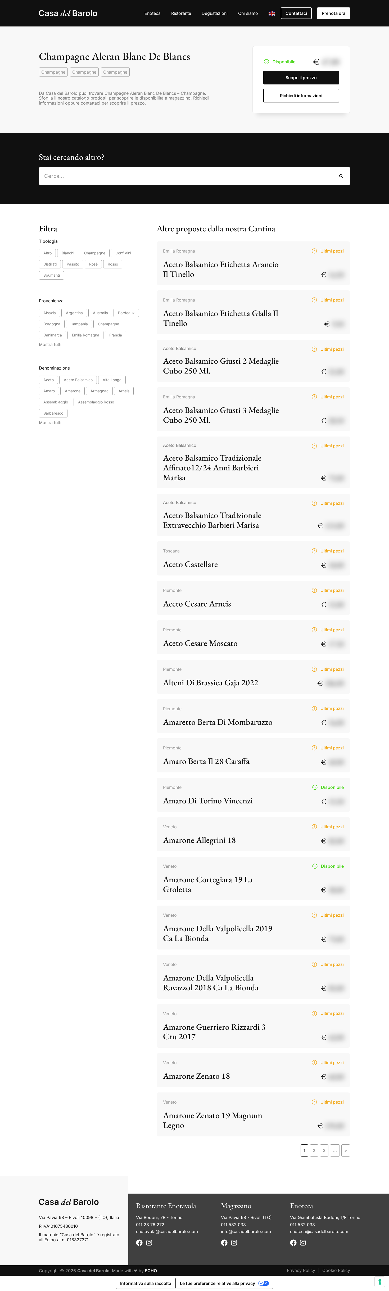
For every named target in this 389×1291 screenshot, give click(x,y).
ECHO (151, 1270)
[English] (272, 13)
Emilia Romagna (179, 251)
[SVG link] (68, 13)
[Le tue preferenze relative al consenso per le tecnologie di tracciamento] (380, 1282)
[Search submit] (341, 176)
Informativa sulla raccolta (145, 1283)
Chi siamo (248, 13)
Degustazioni (215, 13)
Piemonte (172, 590)
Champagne (53, 72)
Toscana (171, 551)
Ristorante (181, 13)
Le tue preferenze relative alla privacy (217, 1283)
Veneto (170, 826)
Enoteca (152, 13)
